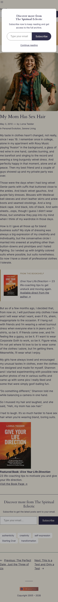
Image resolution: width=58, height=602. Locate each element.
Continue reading (29, 45)
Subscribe (41, 36)
